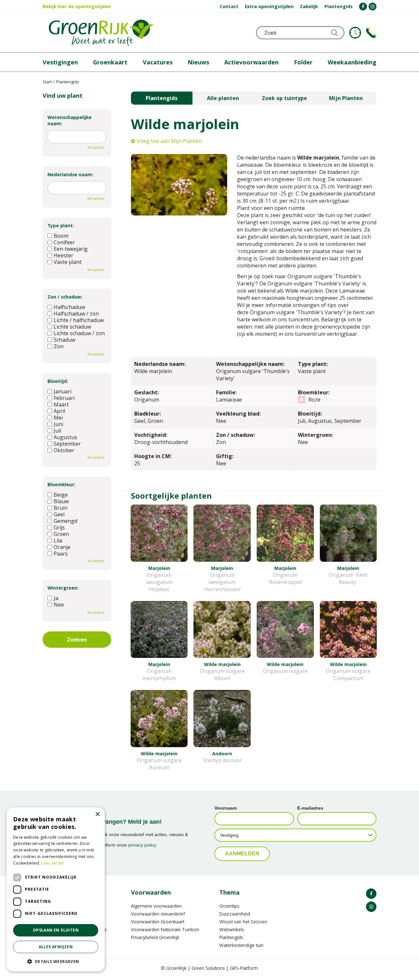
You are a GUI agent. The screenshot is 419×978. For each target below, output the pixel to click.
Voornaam (225, 808)
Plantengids (161, 98)
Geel (59, 514)
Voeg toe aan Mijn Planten (169, 141)
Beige (61, 494)
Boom (61, 235)
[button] (55, 961)
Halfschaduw (69, 307)
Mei (58, 417)
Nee (59, 604)
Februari (64, 398)
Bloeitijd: (57, 381)
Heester (63, 255)
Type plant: (60, 225)
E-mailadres (310, 808)
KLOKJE (355, 32)
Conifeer (64, 242)
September (67, 443)
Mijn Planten (346, 98)
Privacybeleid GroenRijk (155, 937)
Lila (58, 540)
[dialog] (56, 889)
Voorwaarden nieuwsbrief (158, 914)
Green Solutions (208, 968)
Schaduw (64, 339)
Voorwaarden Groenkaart (157, 921)
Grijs (59, 527)
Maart (61, 404)
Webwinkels (231, 929)
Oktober (64, 450)
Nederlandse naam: (70, 174)
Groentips (229, 906)
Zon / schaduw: (64, 297)
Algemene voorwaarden (156, 906)
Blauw (61, 501)
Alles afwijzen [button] (56, 947)
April (59, 411)
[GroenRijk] (101, 33)
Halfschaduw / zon (76, 313)
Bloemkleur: (61, 484)
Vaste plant (68, 262)
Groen (61, 534)
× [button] (97, 814)
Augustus (65, 437)
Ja (56, 598)
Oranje (62, 547)
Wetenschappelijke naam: (69, 120)
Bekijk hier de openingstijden (77, 6)
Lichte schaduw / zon (79, 333)
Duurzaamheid (234, 914)
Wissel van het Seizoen (243, 921)
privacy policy (142, 845)
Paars (61, 553)
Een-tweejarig (71, 249)
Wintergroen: (63, 588)
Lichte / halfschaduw (79, 320)
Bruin (60, 508)
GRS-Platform (244, 968)
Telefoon (371, 32)
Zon (59, 346)
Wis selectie (95, 147)
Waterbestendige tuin (241, 945)
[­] (363, 6)
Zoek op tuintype (284, 98)
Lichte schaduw (72, 326)
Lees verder (52, 863)
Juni (58, 424)
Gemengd (65, 521)
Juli (57, 430)
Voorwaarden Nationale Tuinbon (165, 929)
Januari (62, 391)
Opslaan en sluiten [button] (56, 930)
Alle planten (223, 98)
